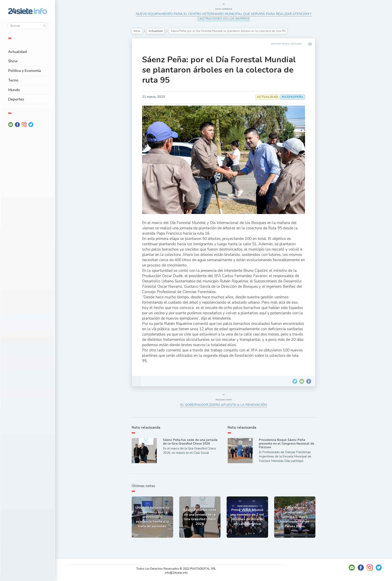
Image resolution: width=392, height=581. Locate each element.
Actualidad (17, 51)
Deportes (16, 99)
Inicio (137, 31)
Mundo (14, 89)
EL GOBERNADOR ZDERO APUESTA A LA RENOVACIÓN (223, 405)
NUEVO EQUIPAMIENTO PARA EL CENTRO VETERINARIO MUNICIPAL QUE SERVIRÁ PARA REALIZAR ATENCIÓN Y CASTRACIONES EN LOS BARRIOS (224, 16)
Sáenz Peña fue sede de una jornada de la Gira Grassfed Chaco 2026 (190, 442)
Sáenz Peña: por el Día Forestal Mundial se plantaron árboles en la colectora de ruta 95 (219, 70)
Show (13, 61)
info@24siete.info (176, 573)
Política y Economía (24, 70)
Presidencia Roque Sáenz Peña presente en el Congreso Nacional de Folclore (286, 443)
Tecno (13, 80)
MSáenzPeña (292, 97)
